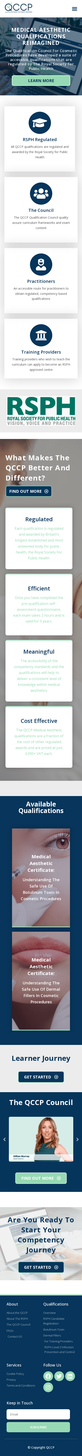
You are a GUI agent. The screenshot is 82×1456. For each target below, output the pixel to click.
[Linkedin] (70, 1376)
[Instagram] (48, 1387)
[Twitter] (59, 1376)
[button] (74, 9)
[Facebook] (48, 1376)
